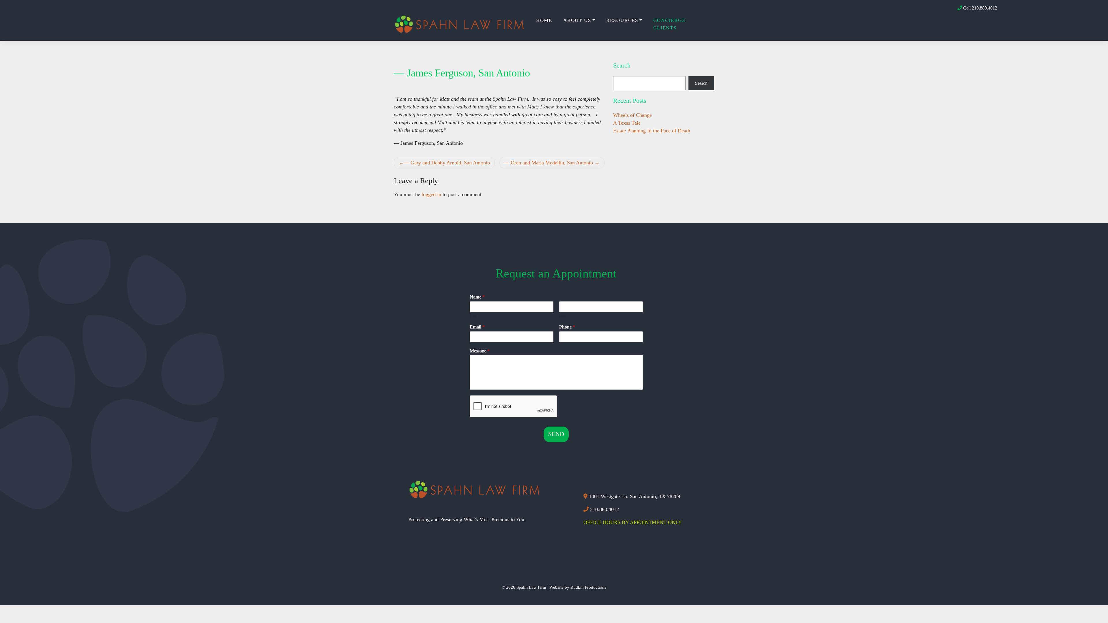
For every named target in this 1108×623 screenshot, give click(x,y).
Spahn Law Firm (531, 587)
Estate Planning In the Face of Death (651, 131)
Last (562, 316)
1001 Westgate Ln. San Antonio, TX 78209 (633, 496)
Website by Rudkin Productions (577, 587)
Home (544, 20)
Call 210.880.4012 (979, 7)
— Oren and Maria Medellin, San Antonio (548, 163)
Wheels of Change (632, 115)
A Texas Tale (627, 123)
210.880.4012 (604, 509)
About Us (577, 20)
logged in (431, 194)
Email (477, 326)
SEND (556, 434)
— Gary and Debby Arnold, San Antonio (447, 163)
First (473, 316)
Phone (567, 326)
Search (701, 83)
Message (480, 350)
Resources (622, 20)
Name (477, 296)
